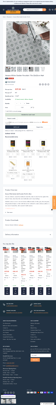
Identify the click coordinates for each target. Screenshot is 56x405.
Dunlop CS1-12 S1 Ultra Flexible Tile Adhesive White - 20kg (43, 151)
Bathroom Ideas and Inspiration (10, 325)
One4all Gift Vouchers (8, 337)
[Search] (44, 9)
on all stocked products (12, 305)
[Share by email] (48, 84)
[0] (55, 9)
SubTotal (7, 133)
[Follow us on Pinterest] (11, 393)
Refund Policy (34, 328)
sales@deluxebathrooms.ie (12, 366)
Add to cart (16, 127)
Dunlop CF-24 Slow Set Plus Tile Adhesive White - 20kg (13, 151)
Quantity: (7, 103)
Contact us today (38, 305)
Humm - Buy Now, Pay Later (9, 339)
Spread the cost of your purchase (14, 312)
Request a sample (11, 118)
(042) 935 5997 (10, 363)
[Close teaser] (52, 209)
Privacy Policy (34, 337)
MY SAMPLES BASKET (48, 403)
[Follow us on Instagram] (8, 393)
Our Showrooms (6, 323)
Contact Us (5, 328)
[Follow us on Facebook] (5, 393)
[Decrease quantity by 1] (16, 103)
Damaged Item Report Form (37, 332)
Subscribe (35, 360)
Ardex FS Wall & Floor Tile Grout (28, 170)
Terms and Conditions (36, 339)
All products (9, 17)
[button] (54, 202)
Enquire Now (40, 127)
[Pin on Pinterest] (43, 84)
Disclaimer (33, 341)
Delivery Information (7, 335)
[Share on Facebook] (40, 84)
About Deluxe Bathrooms (8, 330)
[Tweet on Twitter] (46, 84)
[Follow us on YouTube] (14, 393)
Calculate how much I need (28, 114)
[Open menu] (3, 9)
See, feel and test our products (41, 312)
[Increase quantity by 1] (24, 103)
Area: (6, 107)
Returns (32, 325)
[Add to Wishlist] (48, 24)
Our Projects (6, 332)
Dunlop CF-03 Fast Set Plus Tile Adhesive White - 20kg (28, 151)
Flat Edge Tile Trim (13, 170)
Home (4, 17)
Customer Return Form (36, 330)
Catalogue (21, 225)
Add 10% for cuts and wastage (13, 111)
